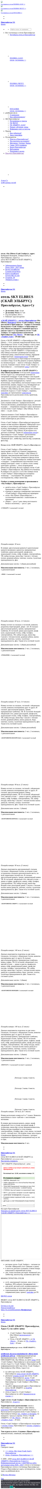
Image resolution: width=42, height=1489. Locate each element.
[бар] (7, 230)
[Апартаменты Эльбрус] (7, 917)
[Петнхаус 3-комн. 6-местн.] (8, 1078)
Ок (11, 1487)
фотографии (30, 1380)
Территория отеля (21, 357)
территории (34, 373)
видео (27, 1378)
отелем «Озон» (8, 1426)
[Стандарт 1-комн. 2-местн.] (7, 521)
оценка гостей (10, 183)
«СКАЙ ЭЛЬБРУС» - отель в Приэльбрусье (18, 320)
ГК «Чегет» (18, 335)
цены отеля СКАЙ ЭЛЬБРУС (28, 1374)
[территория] (7, 251)
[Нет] (14, 1487)
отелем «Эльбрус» (34, 1426)
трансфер (4, 393)
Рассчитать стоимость (9, 1161)
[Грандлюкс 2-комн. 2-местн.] (7, 668)
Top (2, 1479)
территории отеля (30, 432)
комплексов (26, 393)
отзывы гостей (18, 1376)
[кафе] (7, 209)
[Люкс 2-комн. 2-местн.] (7, 587)
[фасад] (7, 199)
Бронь (3, 24)
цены (27, 367)
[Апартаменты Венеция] (7, 1003)
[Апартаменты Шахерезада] (7, 751)
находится (5, 1410)
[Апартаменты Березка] (7, 832)
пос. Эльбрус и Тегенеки (26, 1414)
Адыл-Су (16, 1402)
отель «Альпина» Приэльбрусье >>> (19, 1455)
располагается (24, 1335)
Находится (12, 322)
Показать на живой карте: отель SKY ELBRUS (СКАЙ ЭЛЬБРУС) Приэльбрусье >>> (19, 1212)
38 (10, 278)
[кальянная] (7, 241)
